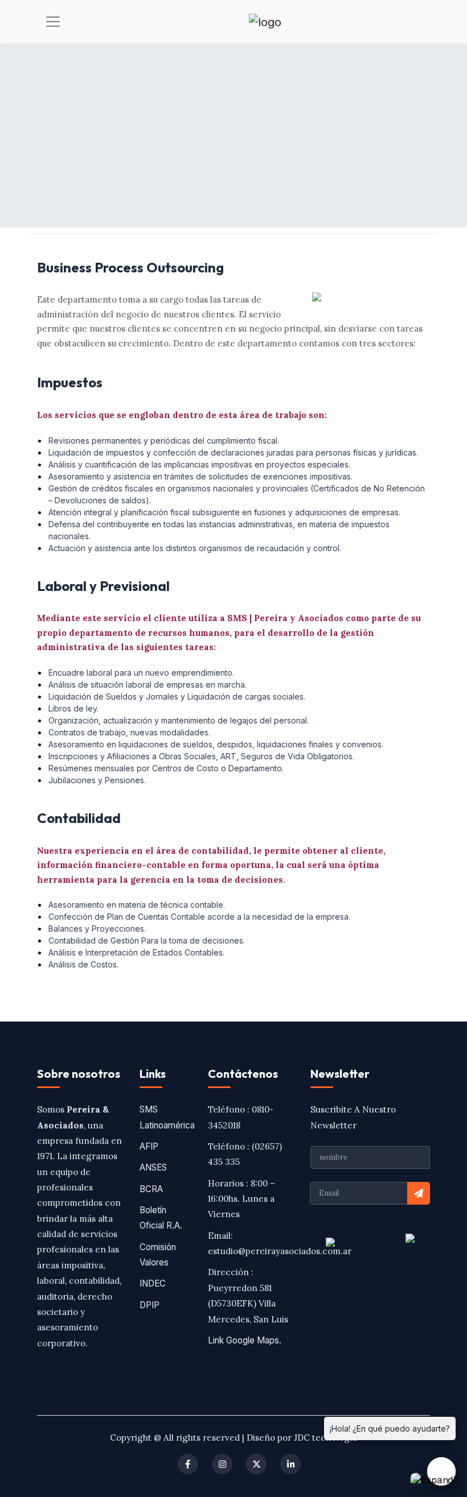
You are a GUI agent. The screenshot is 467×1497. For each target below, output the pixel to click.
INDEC (153, 1283)
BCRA (151, 1189)
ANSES (153, 1167)
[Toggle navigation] (53, 21)
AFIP (149, 1146)
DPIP (149, 1305)
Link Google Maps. (244, 1340)
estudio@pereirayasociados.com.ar (279, 1251)
